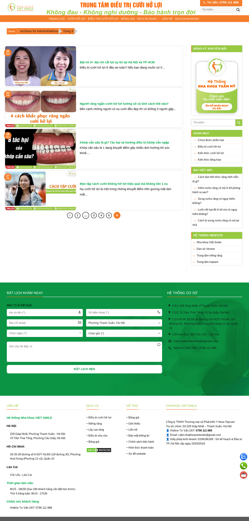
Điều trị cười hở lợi (103, 18)
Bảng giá (128, 18)
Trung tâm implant (207, 261)
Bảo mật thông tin (138, 435)
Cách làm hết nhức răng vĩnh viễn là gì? (215, 179)
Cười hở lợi (76, 18)
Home (11, 31)
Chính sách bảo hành (141, 441)
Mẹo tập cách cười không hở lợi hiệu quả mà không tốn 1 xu (124, 184)
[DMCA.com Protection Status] (99, 450)
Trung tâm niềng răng (209, 255)
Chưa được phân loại (211, 140)
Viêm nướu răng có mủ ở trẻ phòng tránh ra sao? (216, 190)
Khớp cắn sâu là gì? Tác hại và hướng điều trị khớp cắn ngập (124, 142)
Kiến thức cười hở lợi (211, 153)
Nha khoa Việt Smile (209, 242)
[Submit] (238, 9)
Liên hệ (167, 18)
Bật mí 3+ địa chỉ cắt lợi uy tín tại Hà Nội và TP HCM (117, 62)
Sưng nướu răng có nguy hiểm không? (213, 201)
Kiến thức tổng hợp (209, 159)
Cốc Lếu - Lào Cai (21, 474)
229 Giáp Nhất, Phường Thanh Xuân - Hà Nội (37, 433)
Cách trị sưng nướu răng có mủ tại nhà (215, 222)
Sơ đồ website (137, 453)
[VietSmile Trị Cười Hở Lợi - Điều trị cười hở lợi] (21, 7)
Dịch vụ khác (147, 18)
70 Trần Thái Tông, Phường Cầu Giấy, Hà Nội (37, 438)
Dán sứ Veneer (206, 248)
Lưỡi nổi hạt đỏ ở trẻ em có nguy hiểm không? (214, 211)
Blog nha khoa (187, 18)
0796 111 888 (44, 507)
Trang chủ (56, 18)
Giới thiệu (134, 423)
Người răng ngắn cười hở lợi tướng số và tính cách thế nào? (124, 103)
